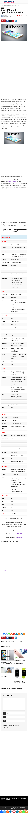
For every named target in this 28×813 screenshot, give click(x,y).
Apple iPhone (7, 641)
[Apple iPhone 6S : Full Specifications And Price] (7, 650)
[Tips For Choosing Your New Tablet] (7, 667)
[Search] (26, 1)
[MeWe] (16, 634)
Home (2, 5)
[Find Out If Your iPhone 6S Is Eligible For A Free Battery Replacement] (20, 650)
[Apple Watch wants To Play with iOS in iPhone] (20, 667)
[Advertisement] (14, 56)
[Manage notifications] (25, 810)
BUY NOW (19, 530)
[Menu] (1, 1)
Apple (5, 5)
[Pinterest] (14, 634)
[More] (24, 634)
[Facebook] (4, 634)
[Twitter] (6, 634)
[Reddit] (11, 634)
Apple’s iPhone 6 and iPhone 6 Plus (9, 571)
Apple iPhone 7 (14, 641)
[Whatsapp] (9, 634)
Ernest (5, 15)
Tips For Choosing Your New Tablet (6, 675)
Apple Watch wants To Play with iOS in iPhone (19, 682)
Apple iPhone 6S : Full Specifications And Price (7, 663)
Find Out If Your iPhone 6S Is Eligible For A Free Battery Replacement (20, 662)
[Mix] (19, 634)
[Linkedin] (22, 634)
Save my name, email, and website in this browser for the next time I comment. (12, 725)
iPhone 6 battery (12, 181)
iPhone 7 (20, 641)
